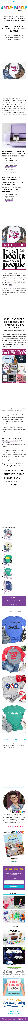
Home (15, 739)
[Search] (23, 786)
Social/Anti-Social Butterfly (10, 441)
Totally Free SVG (14, 601)
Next (24, 739)
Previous (5, 739)
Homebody (6, 427)
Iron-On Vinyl (8, 164)
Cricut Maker (8, 160)
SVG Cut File (10, 104)
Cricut (21, 108)
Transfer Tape (9, 201)
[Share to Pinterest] (16, 605)
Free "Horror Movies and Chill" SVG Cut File (8, 540)
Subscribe (14, 887)
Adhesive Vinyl (9, 198)
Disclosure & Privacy (14, 1013)
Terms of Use (14, 1011)
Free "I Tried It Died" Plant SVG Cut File (8, 553)
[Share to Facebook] (11, 605)
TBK (25, 1019)
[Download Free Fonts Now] (14, 976)
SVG (8, 408)
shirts (10, 106)
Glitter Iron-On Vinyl (10, 165)
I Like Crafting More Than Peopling (12, 444)
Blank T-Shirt (8, 158)
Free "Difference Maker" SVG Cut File (8, 579)
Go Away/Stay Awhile (9, 437)
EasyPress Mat (12, 171)
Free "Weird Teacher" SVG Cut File (7, 566)
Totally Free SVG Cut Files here (15, 466)
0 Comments (14, 597)
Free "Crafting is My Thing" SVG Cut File (8, 592)
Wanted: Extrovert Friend (10, 429)
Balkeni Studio (8, 1019)
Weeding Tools (9, 167)
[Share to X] (13, 605)
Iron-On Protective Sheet (12, 173)
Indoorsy (5, 439)
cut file (18, 600)
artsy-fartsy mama (16, 1018)
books (8, 600)
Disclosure (8, 18)
